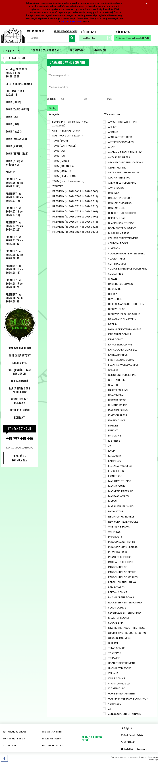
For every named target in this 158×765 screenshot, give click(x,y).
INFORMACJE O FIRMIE (52, 731)
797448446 (129, 742)
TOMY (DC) (12, 117)
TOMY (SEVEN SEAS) (17, 153)
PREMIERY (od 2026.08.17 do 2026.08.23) (14, 283)
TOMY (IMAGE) (14, 131)
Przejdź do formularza (19, 458)
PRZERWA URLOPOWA (19, 348)
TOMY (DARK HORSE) (17, 109)
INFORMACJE (99, 50)
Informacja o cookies (118, 757)
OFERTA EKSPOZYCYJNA (19, 84)
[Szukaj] (72, 38)
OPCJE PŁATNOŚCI (20, 410)
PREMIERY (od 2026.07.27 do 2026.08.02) (14, 240)
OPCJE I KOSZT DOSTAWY (19, 401)
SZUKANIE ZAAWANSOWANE (46, 50)
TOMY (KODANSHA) (16, 139)
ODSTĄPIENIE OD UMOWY (14, 731)
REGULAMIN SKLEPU (51, 738)
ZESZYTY (11, 172)
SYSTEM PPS (19, 363)
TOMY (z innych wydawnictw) (14, 162)
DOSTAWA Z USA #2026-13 (15, 92)
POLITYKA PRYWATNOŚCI (54, 745)
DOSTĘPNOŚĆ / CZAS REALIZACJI (19, 371)
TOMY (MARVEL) (14, 146)
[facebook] (4, 758)
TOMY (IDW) (12, 124)
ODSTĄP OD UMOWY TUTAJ (92, 738)
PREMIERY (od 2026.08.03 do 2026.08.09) (14, 254)
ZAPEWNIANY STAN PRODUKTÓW (19, 390)
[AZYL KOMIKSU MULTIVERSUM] (13, 35)
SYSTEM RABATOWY (19, 355)
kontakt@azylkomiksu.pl (19, 448)
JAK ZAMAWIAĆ (77, 50)
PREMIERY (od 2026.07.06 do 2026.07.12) (14, 197)
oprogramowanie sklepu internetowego (142, 757)
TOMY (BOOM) (13, 102)
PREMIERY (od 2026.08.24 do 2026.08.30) (14, 298)
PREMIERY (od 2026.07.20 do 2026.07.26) (14, 226)
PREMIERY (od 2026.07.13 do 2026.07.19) (14, 211)
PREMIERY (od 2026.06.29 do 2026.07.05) (14, 182)
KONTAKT (19, 417)
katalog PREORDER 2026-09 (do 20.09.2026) (16, 72)
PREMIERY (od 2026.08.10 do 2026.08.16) (14, 269)
